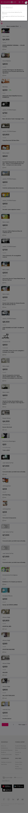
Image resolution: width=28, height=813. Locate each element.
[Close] (26, 3)
